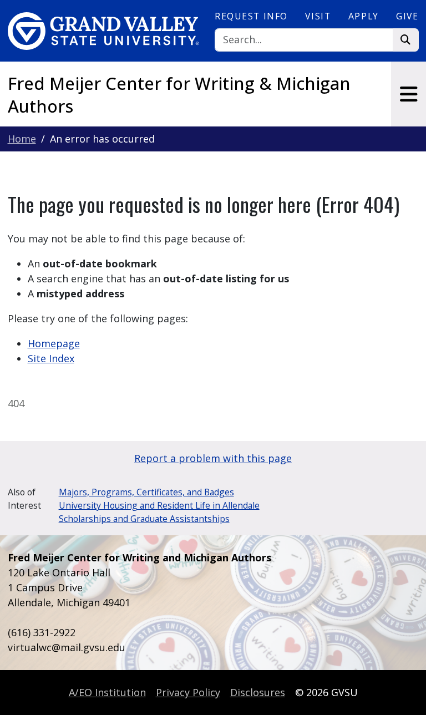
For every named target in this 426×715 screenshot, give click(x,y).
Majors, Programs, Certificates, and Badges (146, 492)
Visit (318, 16)
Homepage (54, 343)
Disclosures (257, 692)
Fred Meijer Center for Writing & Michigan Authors (179, 94)
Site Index (51, 358)
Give (407, 16)
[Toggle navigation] (408, 94)
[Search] (406, 40)
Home (22, 138)
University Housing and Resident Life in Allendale (159, 505)
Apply (363, 16)
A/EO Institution (107, 692)
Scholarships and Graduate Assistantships (144, 519)
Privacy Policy (188, 692)
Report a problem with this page (213, 458)
